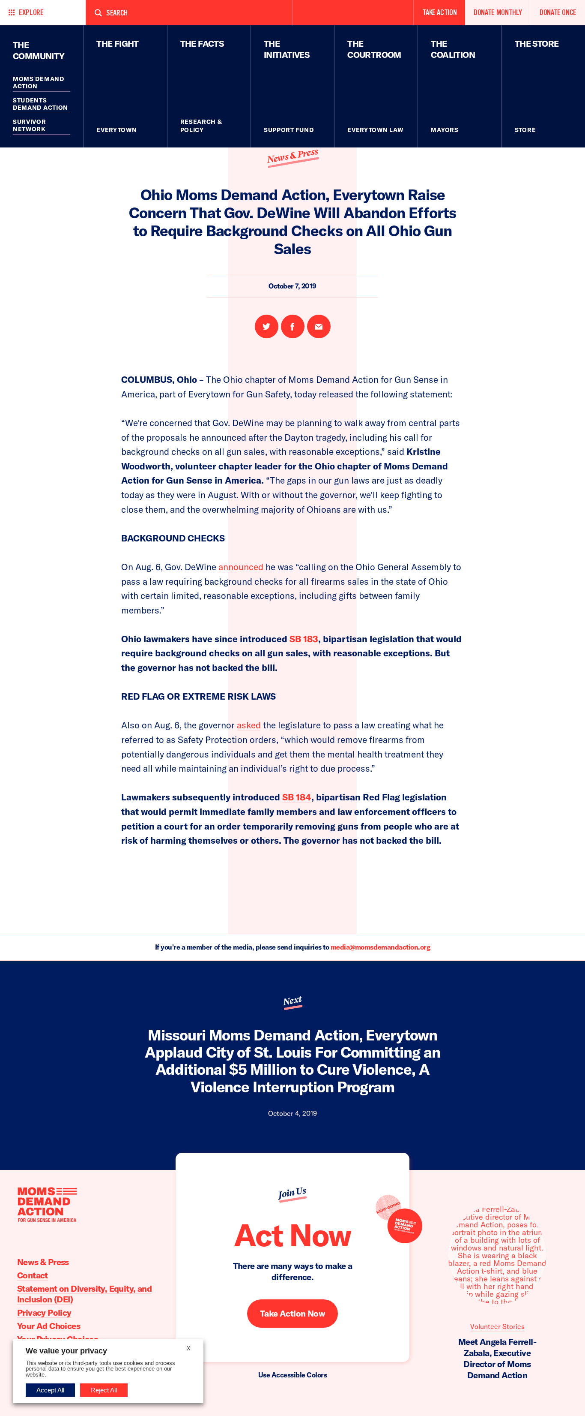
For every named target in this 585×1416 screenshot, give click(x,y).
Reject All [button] (104, 1390)
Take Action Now (292, 1313)
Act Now (292, 1234)
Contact (32, 1275)
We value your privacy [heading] (66, 1351)
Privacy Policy (44, 1312)
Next (292, 1000)
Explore (31, 12)
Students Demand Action (40, 104)
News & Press (292, 155)
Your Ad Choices (48, 1325)
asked (249, 725)
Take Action (439, 12)
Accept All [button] (50, 1390)
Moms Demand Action (38, 82)
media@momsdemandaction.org (380, 947)
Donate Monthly (498, 12)
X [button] (189, 1348)
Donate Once (558, 12)
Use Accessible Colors (292, 1375)
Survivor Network (29, 125)
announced (240, 566)
